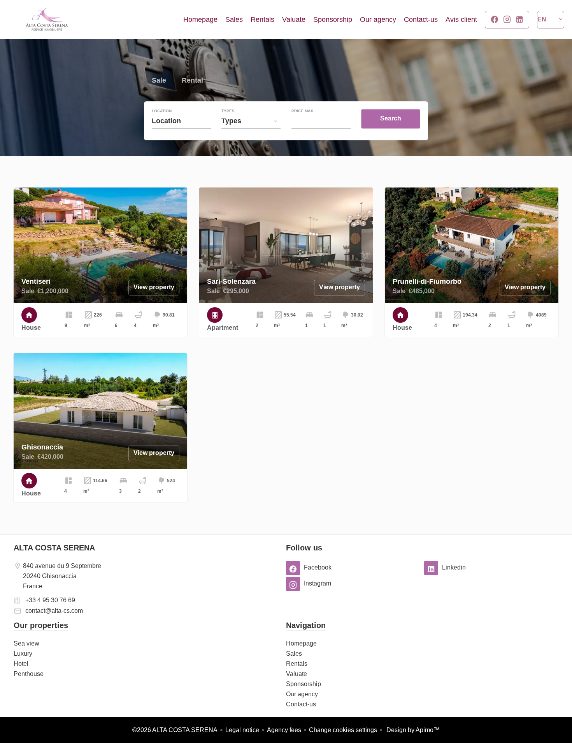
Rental (192, 81)
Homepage (47, 19)
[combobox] (181, 121)
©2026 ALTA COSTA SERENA (175, 730)
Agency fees (284, 730)
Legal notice (242, 730)
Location (162, 111)
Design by (412, 730)
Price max (302, 111)
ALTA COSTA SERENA (54, 547)
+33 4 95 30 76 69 (50, 600)
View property (153, 287)
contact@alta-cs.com (54, 610)
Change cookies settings (343, 730)
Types (228, 111)
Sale (159, 81)
